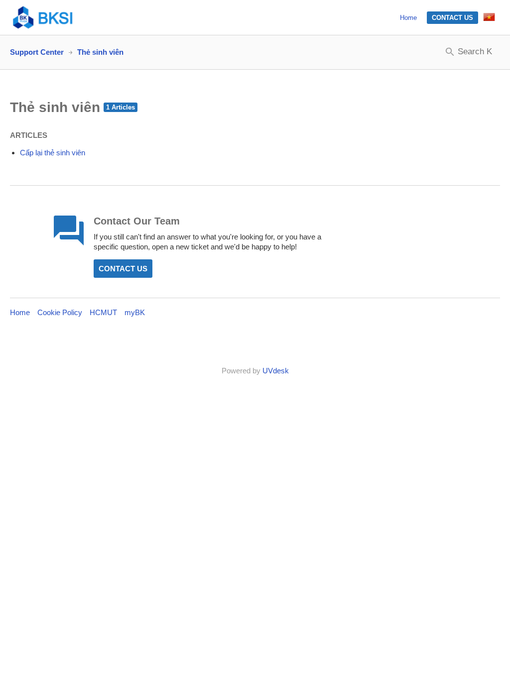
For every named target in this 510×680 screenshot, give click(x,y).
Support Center (37, 52)
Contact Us (452, 17)
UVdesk (275, 370)
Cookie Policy (59, 312)
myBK (135, 312)
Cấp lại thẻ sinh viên (52, 152)
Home (408, 17)
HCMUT (103, 312)
